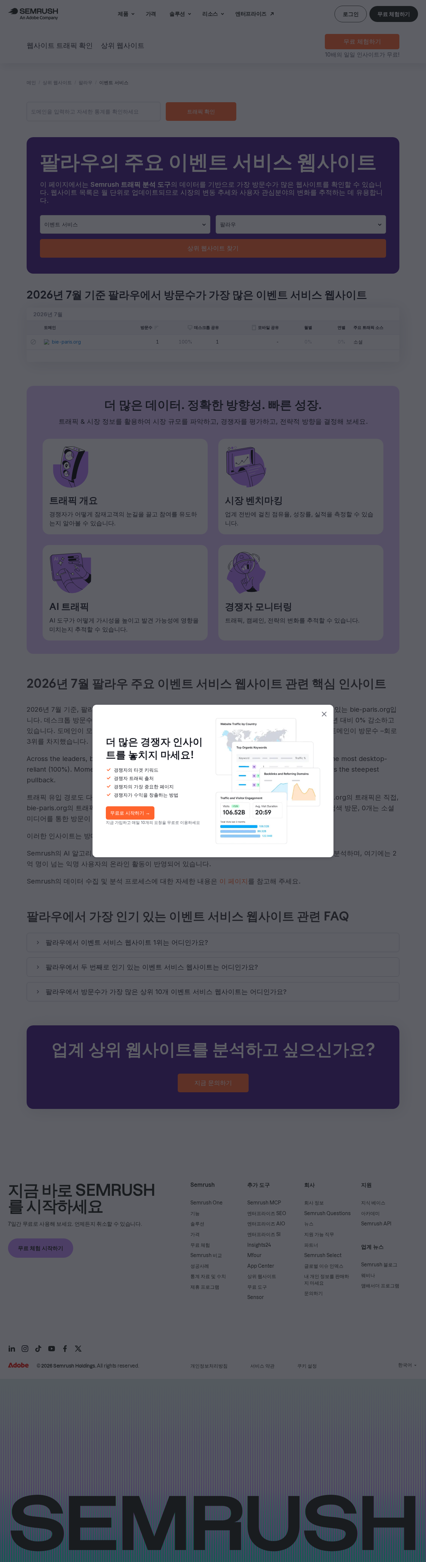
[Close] (324, 714)
